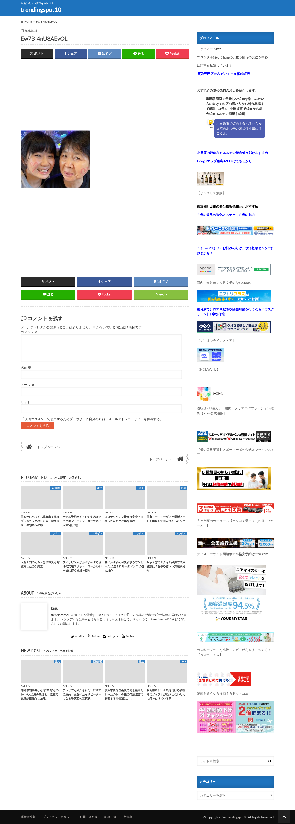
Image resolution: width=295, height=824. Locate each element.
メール (27, 385)
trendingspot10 (41, 9)
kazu (54, 608)
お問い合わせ (88, 817)
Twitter (96, 636)
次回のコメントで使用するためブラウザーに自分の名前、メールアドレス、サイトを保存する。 (93, 419)
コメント (29, 332)
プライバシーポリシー (58, 817)
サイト (25, 402)
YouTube (130, 636)
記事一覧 (110, 817)
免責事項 (129, 817)
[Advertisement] (105, 98)
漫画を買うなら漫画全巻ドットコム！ (224, 693)
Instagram (112, 636)
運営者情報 (28, 817)
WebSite (79, 636)
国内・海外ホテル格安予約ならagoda (224, 283)
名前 (26, 367)
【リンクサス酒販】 (211, 193)
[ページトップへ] (284, 816)
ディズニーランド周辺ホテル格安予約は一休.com (232, 554)
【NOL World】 (208, 369)
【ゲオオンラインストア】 (216, 340)
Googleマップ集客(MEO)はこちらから (224, 161)
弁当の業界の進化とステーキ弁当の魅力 (226, 215)
